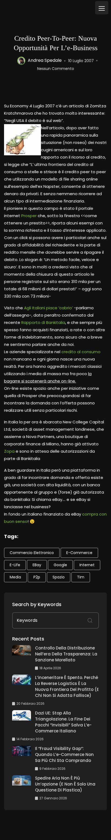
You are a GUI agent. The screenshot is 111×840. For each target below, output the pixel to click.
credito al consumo (80, 352)
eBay (37, 565)
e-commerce (79, 552)
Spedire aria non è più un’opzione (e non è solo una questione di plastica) (65, 784)
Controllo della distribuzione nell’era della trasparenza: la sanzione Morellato (66, 654)
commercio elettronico (32, 552)
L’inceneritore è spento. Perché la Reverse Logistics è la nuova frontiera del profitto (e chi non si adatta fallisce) (67, 686)
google (60, 565)
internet (87, 565)
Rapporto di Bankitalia (43, 322)
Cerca (90, 620)
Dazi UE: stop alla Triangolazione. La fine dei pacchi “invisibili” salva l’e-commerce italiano (63, 722)
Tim (80, 577)
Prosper (29, 215)
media (15, 577)
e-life (15, 565)
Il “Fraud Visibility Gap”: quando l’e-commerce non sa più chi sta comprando (64, 754)
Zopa (9, 451)
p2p (36, 577)
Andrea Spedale (45, 60)
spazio (59, 577)
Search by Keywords (36, 604)
